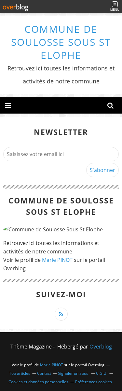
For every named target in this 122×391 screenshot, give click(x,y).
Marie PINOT (57, 259)
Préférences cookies (93, 382)
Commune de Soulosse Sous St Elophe (61, 42)
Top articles (19, 373)
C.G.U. (101, 373)
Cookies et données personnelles (38, 382)
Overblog (100, 346)
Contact (44, 373)
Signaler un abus (73, 373)
